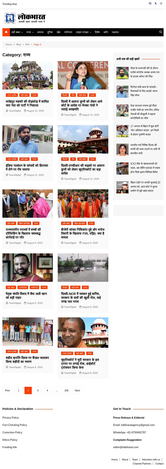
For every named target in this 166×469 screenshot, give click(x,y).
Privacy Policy (10, 417)
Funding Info (9, 447)
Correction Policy (12, 432)
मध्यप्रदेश (23, 287)
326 (66, 390)
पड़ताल (115, 32)
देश (73, 95)
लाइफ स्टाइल (82, 32)
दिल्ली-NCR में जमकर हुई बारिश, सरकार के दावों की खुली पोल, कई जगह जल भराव (81, 297)
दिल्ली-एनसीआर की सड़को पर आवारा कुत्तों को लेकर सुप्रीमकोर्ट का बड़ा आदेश (83, 169)
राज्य (28, 32)
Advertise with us (151, 459)
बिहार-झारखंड (24, 223)
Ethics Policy (9, 440)
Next (77, 390)
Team (135, 459)
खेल (58, 32)
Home (114, 459)
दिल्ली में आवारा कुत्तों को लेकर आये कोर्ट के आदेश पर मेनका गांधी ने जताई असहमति (81, 105)
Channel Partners (142, 463)
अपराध (40, 32)
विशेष (97, 32)
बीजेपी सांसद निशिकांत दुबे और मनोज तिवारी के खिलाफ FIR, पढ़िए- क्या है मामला (82, 233)
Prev (7, 390)
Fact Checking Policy (14, 425)
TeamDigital (15, 110)
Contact (159, 463)
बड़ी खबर (16, 32)
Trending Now (9, 4)
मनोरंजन (68, 32)
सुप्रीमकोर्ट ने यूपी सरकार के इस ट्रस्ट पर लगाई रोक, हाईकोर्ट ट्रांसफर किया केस (80, 363)
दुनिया (50, 32)
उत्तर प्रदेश (11, 95)
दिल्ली (65, 95)
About (125, 459)
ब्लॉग (106, 32)
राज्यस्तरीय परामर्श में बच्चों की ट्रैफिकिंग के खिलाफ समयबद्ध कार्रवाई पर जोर (23, 233)
